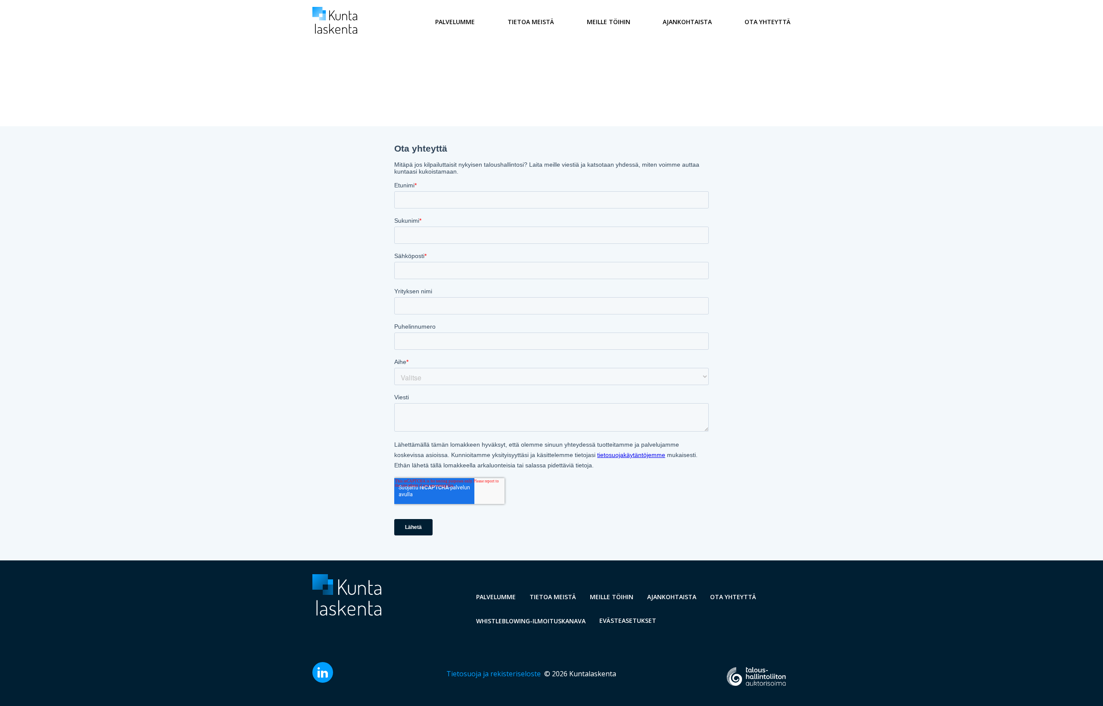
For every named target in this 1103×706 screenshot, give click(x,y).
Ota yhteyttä (768, 22)
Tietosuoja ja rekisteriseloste (493, 673)
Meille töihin (608, 22)
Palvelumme (455, 22)
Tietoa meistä (531, 22)
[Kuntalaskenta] (334, 31)
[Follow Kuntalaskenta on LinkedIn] (322, 680)
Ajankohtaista (687, 22)
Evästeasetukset (627, 620)
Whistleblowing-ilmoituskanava (531, 621)
